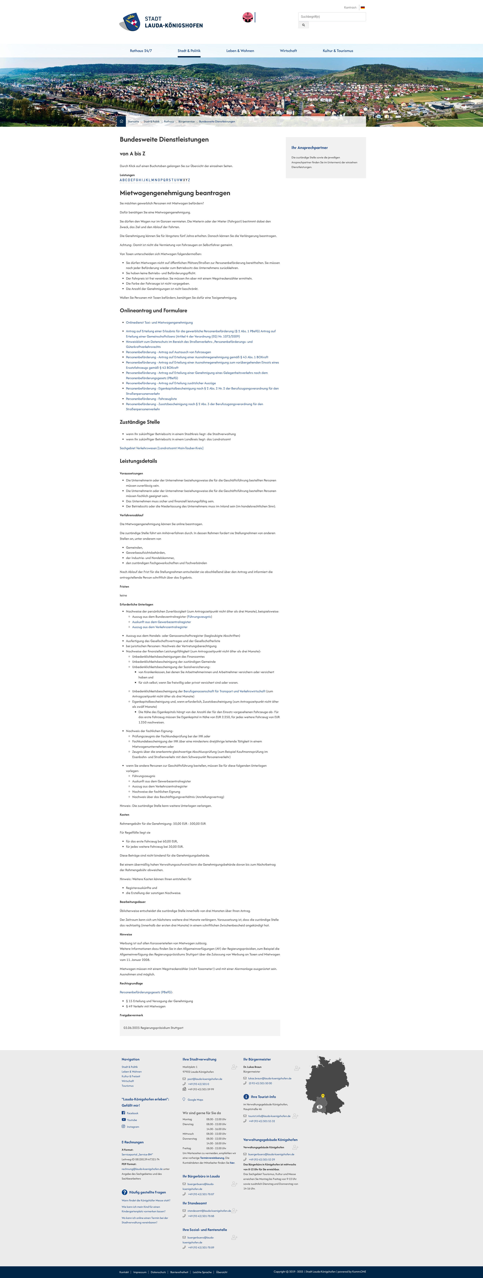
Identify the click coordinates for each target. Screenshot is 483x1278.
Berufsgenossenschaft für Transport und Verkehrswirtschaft (224, 691)
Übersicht (221, 1272)
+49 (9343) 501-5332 (262, 1121)
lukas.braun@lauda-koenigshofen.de (269, 1078)
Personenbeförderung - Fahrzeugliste (151, 398)
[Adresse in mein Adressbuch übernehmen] (235, 1068)
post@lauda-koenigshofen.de (205, 1079)
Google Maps (195, 1100)
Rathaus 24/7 (141, 50)
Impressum (139, 1272)
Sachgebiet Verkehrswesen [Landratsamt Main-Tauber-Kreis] (161, 448)
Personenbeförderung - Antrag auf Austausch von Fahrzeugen (168, 352)
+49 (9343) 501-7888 (201, 1216)
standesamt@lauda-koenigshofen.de (209, 1211)
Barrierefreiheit (179, 1272)
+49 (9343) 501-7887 (201, 1194)
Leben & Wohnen (240, 50)
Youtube (132, 1120)
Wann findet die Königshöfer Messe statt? (146, 1200)
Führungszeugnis (199, 616)
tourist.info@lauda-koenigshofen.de (269, 1116)
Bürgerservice (186, 121)
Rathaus (169, 121)
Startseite (133, 121)
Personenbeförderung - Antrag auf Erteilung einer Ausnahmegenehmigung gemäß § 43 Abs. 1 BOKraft (197, 357)
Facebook (132, 1113)
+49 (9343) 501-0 (198, 1084)
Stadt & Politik (189, 50)
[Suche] (303, 24)
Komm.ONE (359, 1271)
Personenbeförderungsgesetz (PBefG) (146, 992)
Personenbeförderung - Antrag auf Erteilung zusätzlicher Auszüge (171, 383)
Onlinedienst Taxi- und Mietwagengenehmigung (159, 322)
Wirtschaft (288, 50)
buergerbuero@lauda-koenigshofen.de (271, 1154)
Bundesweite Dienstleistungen (217, 121)
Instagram (133, 1127)
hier (232, 1163)
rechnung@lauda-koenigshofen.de (142, 1169)
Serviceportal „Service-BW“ (137, 1154)
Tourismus (128, 1086)
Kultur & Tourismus (338, 50)
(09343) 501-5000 (260, 1083)
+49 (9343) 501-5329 (262, 1159)
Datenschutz (158, 1272)
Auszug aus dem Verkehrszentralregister (160, 627)
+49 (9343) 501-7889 (201, 1247)
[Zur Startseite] (161, 21)
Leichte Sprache (202, 1272)
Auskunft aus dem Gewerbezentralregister (161, 622)
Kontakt (124, 1272)
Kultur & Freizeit (131, 1076)
